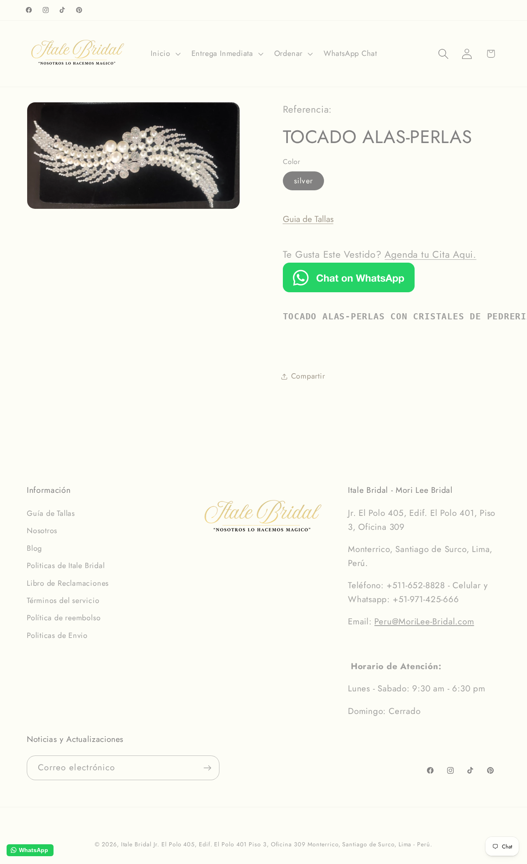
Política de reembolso (63, 617)
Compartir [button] (308, 376)
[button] (165, 54)
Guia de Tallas (308, 219)
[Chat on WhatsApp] (349, 289)
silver (303, 181)
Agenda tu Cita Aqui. (430, 254)
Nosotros (42, 530)
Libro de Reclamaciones (68, 583)
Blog (34, 548)
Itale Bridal (136, 844)
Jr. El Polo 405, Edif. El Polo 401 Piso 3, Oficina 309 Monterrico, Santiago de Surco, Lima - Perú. (293, 844)
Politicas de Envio (57, 635)
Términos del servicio (63, 600)
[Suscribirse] (207, 768)
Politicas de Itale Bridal (66, 565)
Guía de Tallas (51, 513)
